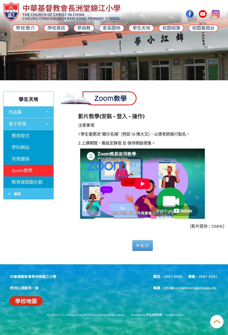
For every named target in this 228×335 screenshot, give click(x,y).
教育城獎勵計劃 (27, 182)
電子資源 (29, 123)
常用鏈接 (20, 159)
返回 (17, 193)
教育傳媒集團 (154, 314)
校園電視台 (203, 28)
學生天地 (141, 28)
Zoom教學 (22, 171)
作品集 (28, 112)
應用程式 (20, 136)
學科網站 (20, 147)
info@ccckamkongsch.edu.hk (190, 287)
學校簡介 (25, 28)
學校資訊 (56, 28)
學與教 (84, 28)
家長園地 (111, 28)
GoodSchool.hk (174, 314)
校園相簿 (171, 28)
